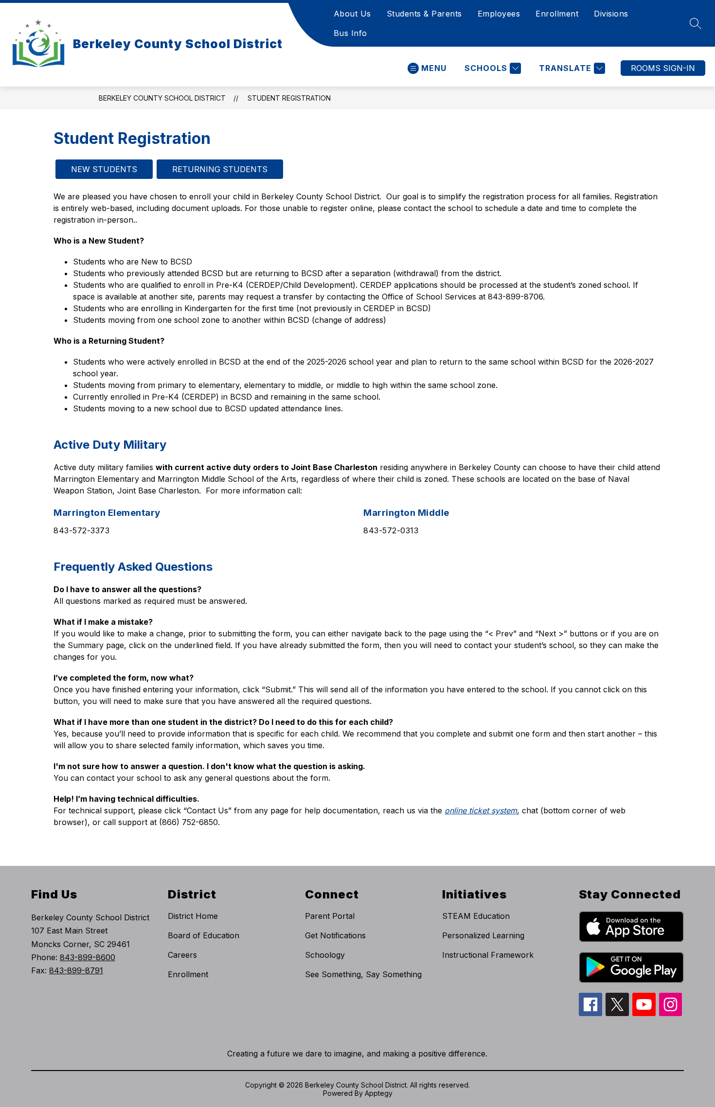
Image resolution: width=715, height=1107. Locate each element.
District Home (193, 916)
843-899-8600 (87, 957)
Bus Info (350, 33)
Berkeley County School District (162, 98)
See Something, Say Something (363, 974)
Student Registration (289, 98)
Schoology (325, 955)
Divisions (611, 13)
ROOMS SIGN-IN (663, 68)
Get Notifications (335, 935)
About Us (352, 13)
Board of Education (203, 935)
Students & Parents (424, 13)
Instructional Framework (488, 955)
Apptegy (379, 1093)
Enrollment (557, 13)
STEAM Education (476, 916)
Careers (182, 955)
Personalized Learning (483, 935)
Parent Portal (330, 916)
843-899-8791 (76, 970)
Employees (499, 13)
